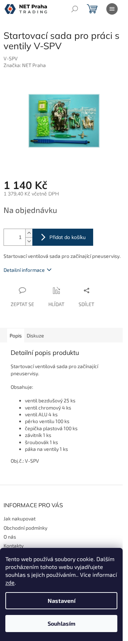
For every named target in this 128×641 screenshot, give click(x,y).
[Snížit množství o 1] (28, 241)
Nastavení (61, 600)
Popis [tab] (16, 335)
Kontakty (13, 546)
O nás (10, 537)
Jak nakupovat (20, 518)
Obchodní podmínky (25, 528)
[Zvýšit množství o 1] (28, 233)
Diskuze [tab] (35, 335)
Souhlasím (61, 623)
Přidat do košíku (67, 237)
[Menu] (112, 9)
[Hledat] (75, 9)
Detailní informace (24, 270)
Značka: (25, 65)
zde (10, 582)
